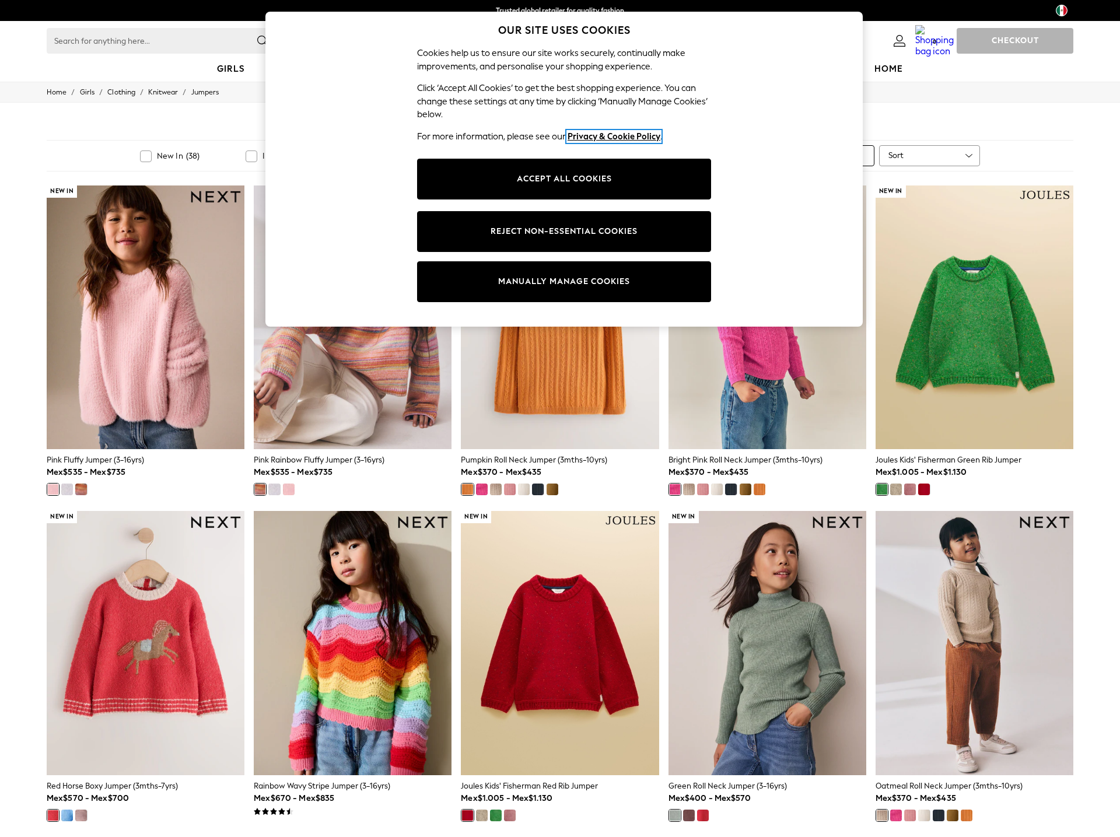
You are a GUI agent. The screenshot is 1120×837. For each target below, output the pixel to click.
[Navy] (538, 489)
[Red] (924, 489)
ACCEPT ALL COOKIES (564, 179)
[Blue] (67, 815)
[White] (524, 489)
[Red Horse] (53, 815)
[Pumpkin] (467, 489)
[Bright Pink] (482, 489)
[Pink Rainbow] (81, 489)
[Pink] (53, 489)
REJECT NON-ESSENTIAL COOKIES (564, 231)
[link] (899, 41)
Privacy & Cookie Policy (614, 136)
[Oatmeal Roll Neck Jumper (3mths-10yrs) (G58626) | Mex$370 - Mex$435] (974, 643)
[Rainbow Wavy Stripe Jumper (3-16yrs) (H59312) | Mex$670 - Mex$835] (353, 643)
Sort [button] (896, 155)
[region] (564, 169)
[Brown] (689, 815)
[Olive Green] (552, 489)
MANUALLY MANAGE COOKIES (564, 281)
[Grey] (67, 489)
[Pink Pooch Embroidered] (81, 815)
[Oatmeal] (496, 489)
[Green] (882, 489)
